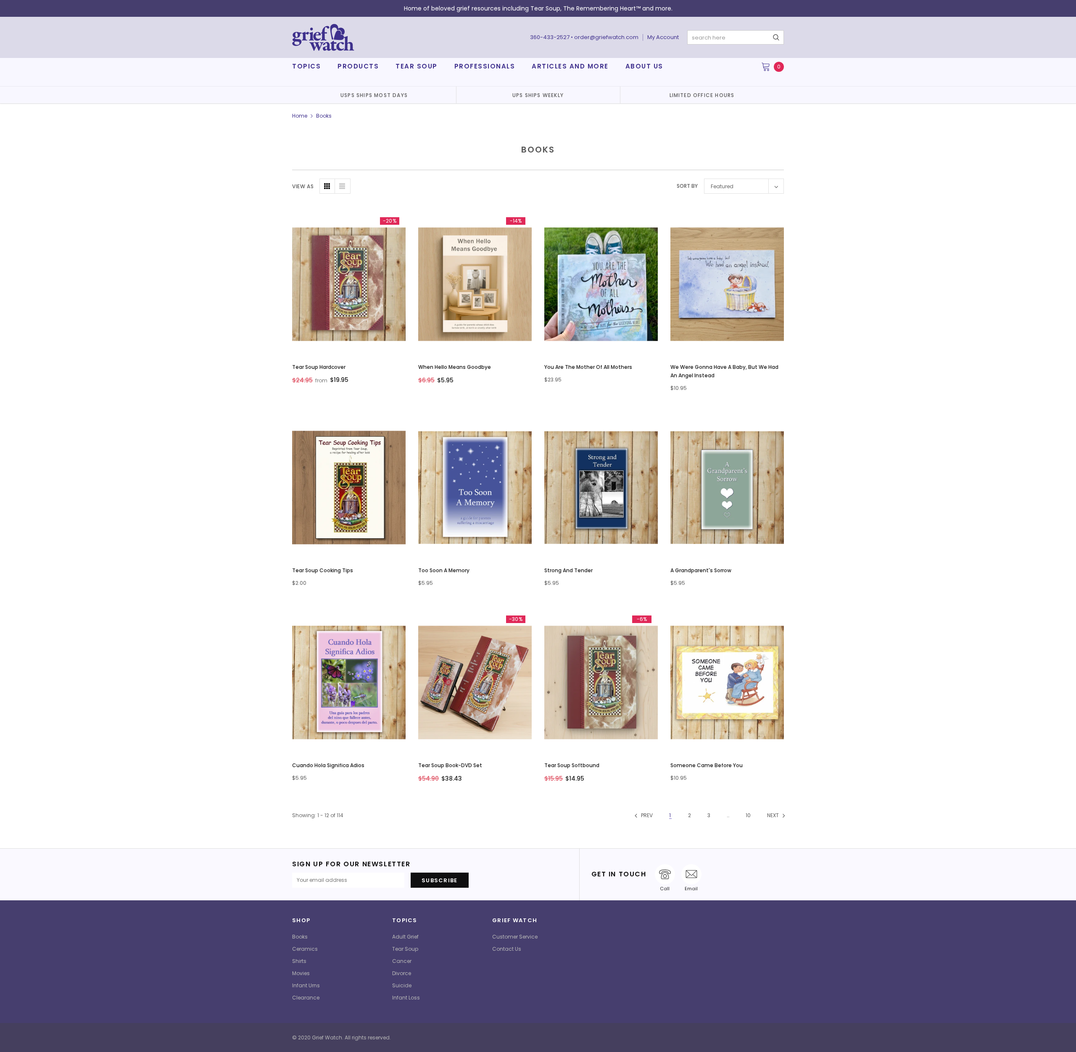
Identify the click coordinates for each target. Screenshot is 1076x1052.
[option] (374, 95)
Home (299, 115)
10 (748, 815)
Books (324, 115)
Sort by (687, 185)
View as (303, 186)
